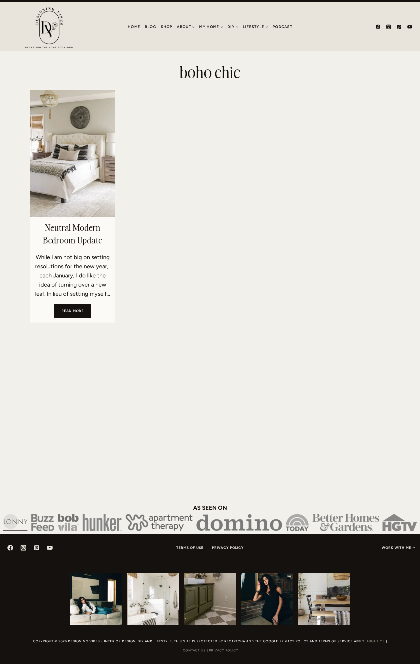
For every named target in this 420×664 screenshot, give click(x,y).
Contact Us (194, 650)
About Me (376, 641)
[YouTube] (409, 26)
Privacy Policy (228, 548)
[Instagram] (388, 26)
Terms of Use (189, 548)
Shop (167, 27)
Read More (76, 313)
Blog (150, 27)
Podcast (282, 27)
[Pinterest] (399, 26)
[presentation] (72, 153)
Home (134, 27)
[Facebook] (378, 26)
